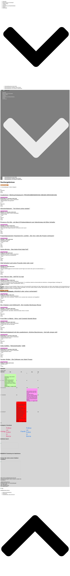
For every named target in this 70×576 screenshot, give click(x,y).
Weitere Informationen (4, 291)
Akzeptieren (2, 290)
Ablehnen (6, 290)
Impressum (12, 291)
